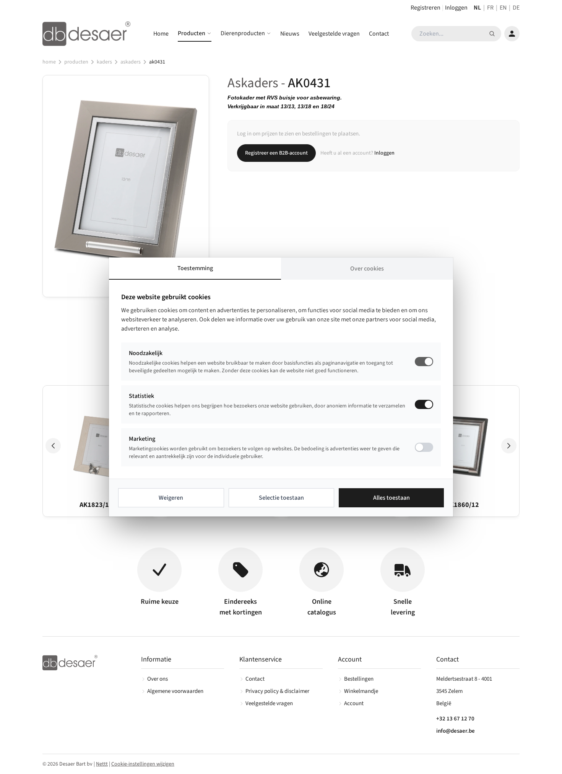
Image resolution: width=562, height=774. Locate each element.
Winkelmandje (361, 691)
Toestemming (195, 268)
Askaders (130, 62)
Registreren (425, 7)
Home (161, 33)
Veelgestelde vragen (334, 33)
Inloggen (456, 7)
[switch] (424, 404)
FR (490, 7)
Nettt (102, 764)
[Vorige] (53, 445)
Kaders (104, 62)
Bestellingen (359, 679)
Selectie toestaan (281, 498)
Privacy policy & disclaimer (277, 691)
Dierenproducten (243, 33)
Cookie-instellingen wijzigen (142, 764)
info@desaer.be (455, 731)
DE (516, 7)
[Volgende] (509, 445)
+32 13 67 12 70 (455, 719)
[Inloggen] (512, 33)
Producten (191, 33)
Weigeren (171, 498)
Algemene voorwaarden (175, 691)
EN (503, 7)
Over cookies (367, 268)
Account (354, 703)
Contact (379, 33)
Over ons (157, 679)
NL (477, 7)
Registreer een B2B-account (276, 153)
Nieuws (289, 33)
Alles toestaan (391, 498)
